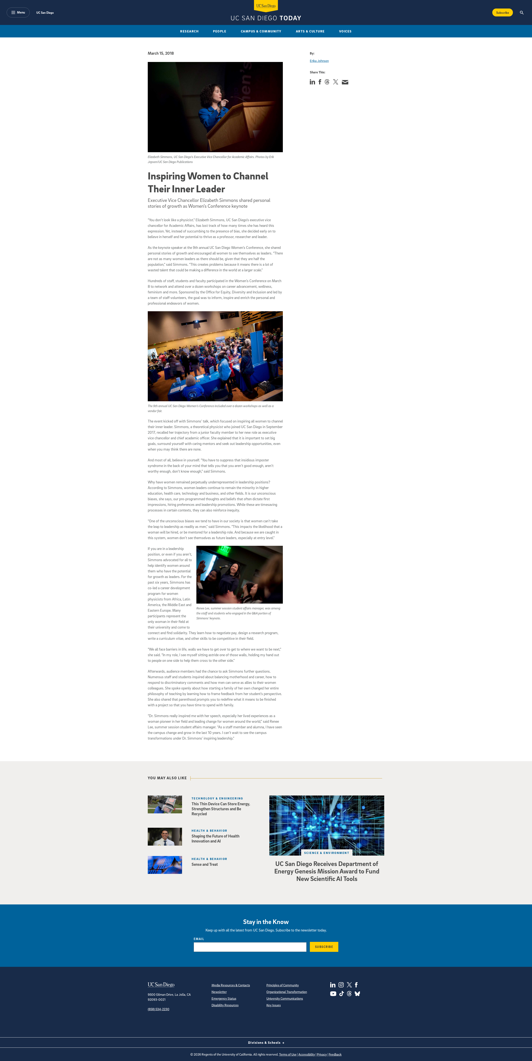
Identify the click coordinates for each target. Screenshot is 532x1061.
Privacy (322, 1054)
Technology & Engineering (217, 798)
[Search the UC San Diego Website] (521, 12)
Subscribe (502, 12)
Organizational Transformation (286, 992)
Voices (345, 31)
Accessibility (306, 1054)
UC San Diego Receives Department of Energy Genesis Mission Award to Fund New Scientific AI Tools (326, 871)
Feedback (335, 1054)
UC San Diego (45, 12)
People (219, 31)
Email (199, 939)
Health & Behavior (209, 830)
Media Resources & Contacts (231, 985)
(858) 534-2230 (158, 1009)
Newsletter (219, 992)
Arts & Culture (310, 31)
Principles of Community (282, 985)
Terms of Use (288, 1054)
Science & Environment (326, 853)
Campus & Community (261, 31)
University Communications (284, 998)
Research (189, 31)
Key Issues (273, 1005)
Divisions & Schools (265, 1042)
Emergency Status (224, 998)
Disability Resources (225, 1005)
